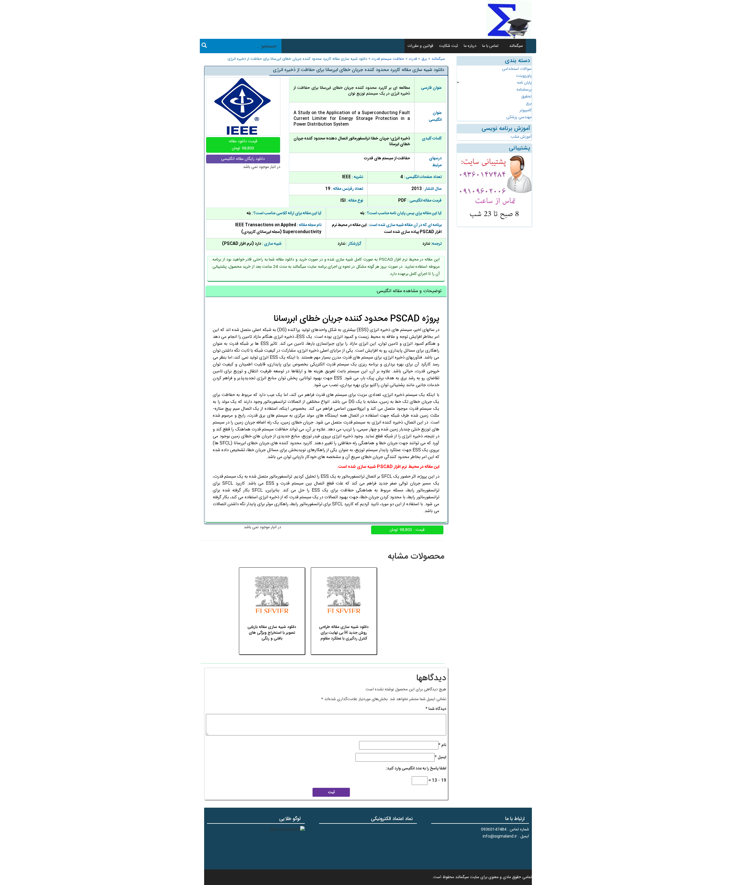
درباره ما (470, 46)
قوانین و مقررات (420, 46)
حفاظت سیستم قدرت (388, 59)
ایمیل (440, 757)
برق (424, 59)
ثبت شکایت (448, 46)
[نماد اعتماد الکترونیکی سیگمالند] (399, 845)
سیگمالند (516, 46)
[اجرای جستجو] (204, 46)
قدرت (413, 59)
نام (442, 745)
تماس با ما (490, 46)
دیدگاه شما (435, 709)
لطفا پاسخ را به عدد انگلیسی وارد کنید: (416, 768)
